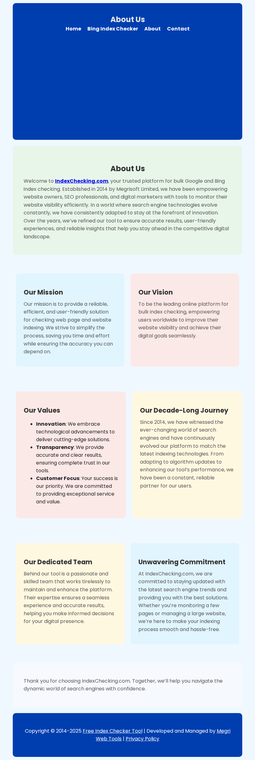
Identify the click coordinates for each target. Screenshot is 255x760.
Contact (178, 28)
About (152, 28)
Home (73, 28)
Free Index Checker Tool (112, 731)
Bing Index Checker (112, 28)
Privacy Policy (142, 738)
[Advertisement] (127, 82)
